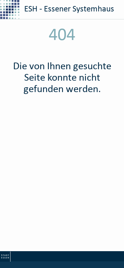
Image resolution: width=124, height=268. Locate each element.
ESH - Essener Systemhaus (68, 8)
